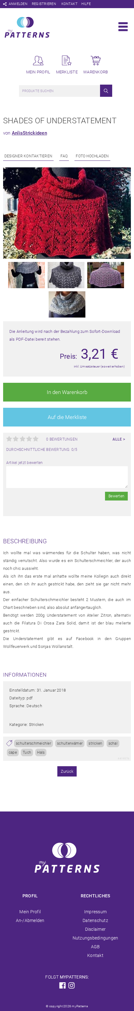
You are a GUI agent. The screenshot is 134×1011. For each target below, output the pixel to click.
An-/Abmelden (30, 920)
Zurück (67, 771)
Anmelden (18, 4)
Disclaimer (95, 929)
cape (13, 752)
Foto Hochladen (92, 156)
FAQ (64, 156)
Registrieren (44, 4)
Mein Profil (30, 911)
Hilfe (86, 4)
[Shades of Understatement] (67, 257)
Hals (41, 752)
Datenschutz (95, 920)
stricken (95, 743)
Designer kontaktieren (28, 156)
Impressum (95, 911)
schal (112, 743)
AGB (95, 946)
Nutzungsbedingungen (95, 937)
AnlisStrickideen (29, 133)
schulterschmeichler (33, 743)
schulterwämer (70, 743)
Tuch (27, 752)
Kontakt (69, 4)
